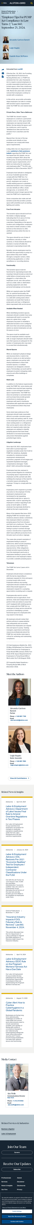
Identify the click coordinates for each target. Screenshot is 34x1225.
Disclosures (21, 1185)
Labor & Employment (8, 1133)
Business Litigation (7, 1129)
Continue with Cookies (17, 1221)
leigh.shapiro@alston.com (19, 765)
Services (4, 1181)
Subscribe (17, 1169)
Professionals (6, 1178)
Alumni (19, 1178)
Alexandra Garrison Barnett (19, 40)
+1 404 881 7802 (20, 761)
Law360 (20, 69)
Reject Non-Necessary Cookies (17, 1216)
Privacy (19, 1189)
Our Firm (4, 1189)
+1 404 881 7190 (20, 716)
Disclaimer (20, 1181)
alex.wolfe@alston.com (16, 1105)
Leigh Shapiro (14, 48)
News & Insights (7, 1185)
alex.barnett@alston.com (19, 720)
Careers (17, 1152)
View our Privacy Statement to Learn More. (14, 1207)
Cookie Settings (17, 1211)
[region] (17, 1209)
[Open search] (32, 3)
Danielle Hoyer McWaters (18, 56)
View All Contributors (18, 778)
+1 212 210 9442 (18, 1101)
